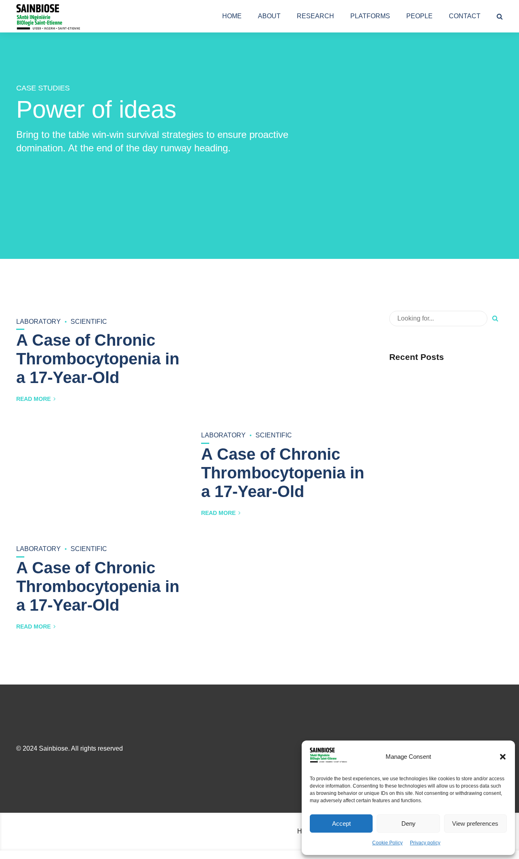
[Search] (500, 16)
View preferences (475, 823)
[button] (503, 757)
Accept (341, 823)
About (269, 16)
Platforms (370, 16)
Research (315, 16)
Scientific (89, 321)
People (419, 16)
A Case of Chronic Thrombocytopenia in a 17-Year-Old (97, 358)
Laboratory (38, 321)
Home (232, 16)
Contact (464, 16)
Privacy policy (425, 843)
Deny (408, 823)
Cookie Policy (387, 843)
